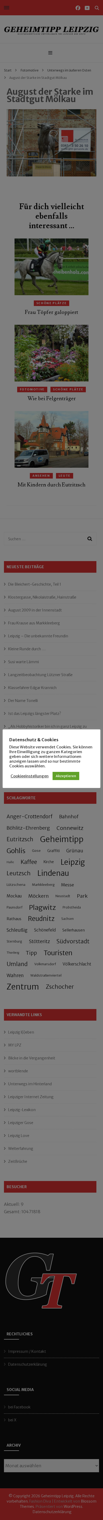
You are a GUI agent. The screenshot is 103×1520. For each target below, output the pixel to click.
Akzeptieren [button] (66, 776)
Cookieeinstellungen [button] (30, 776)
